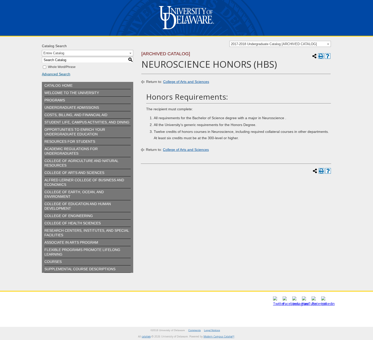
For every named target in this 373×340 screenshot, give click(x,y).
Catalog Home (58, 85)
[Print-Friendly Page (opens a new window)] (321, 56)
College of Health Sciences (72, 223)
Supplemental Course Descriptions (79, 269)
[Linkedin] (328, 303)
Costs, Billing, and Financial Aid (75, 115)
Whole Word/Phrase (62, 67)
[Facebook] (291, 303)
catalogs (146, 336)
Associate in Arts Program (71, 242)
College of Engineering (68, 216)
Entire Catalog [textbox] (53, 53)
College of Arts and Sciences (74, 173)
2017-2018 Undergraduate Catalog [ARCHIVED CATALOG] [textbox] (274, 44)
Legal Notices (212, 330)
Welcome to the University (71, 93)
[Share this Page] (314, 56)
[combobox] (280, 44)
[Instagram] (300, 303)
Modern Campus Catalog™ (219, 336)
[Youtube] (309, 303)
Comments (194, 330)
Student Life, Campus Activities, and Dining (86, 122)
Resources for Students (69, 141)
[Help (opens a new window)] (327, 56)
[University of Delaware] (186, 30)
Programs (54, 100)
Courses (53, 262)
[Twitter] (279, 303)
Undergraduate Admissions (71, 107)
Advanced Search (56, 74)
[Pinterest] (319, 303)
